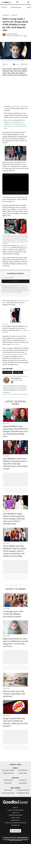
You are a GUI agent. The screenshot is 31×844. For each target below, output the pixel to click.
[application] (15, 182)
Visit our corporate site (22, 837)
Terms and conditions (15, 815)
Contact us (15, 812)
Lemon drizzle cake (8, 780)
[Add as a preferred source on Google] (15, 831)
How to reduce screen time (8, 770)
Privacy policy (15, 817)
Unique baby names (16, 7)
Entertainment (5, 15)
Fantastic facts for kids (8, 773)
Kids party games (23, 773)
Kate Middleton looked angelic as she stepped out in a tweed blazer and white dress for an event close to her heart (15, 124)
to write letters (15, 344)
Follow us (17, 64)
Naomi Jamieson (13, 34)
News (25, 35)
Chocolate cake (22, 780)
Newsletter (25, 64)
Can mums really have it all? (8, 792)
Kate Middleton (18, 372)
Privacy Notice (22, 287)
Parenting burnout (8, 790)
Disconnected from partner (23, 792)
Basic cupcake (8, 783)
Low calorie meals (23, 783)
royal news (10, 120)
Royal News (14, 15)
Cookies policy (15, 820)
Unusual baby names (23, 770)
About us (15, 807)
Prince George (7, 372)
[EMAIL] (12, 382)
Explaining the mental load (23, 790)
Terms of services (20, 285)
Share (6, 64)
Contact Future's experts (15, 810)
